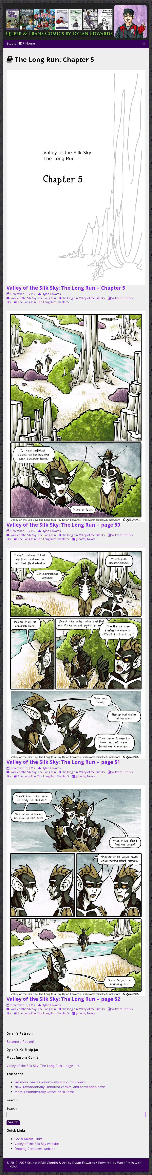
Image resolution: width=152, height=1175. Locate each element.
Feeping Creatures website (34, 1149)
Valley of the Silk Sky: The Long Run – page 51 (63, 763)
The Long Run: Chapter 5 (53, 302)
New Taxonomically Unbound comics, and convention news (59, 1087)
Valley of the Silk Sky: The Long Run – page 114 (43, 1066)
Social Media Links (28, 1139)
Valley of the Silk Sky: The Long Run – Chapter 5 (66, 288)
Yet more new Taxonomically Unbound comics (50, 1083)
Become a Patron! (20, 1042)
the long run (70, 298)
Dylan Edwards (51, 294)
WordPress (125, 1163)
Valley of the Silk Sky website (36, 1144)
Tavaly (91, 539)
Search (12, 1109)
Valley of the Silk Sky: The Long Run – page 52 (63, 1000)
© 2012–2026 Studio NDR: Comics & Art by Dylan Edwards (51, 1163)
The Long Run (27, 302)
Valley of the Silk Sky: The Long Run (33, 298)
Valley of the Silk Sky (92, 298)
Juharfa (80, 539)
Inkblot (12, 1167)
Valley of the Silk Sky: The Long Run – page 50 (63, 525)
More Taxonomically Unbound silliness (44, 1092)
